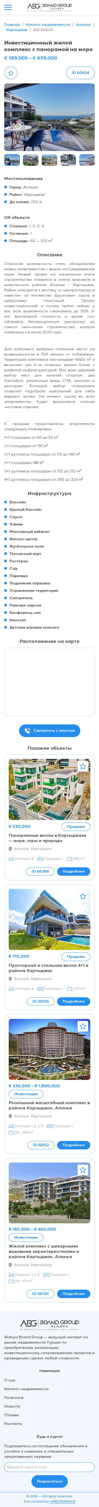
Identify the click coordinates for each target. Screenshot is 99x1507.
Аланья (83, 25)
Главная (12, 25)
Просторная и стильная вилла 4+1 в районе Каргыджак (48, 968)
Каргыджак (16, 30)
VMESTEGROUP (63, 1501)
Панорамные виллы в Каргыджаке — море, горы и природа (47, 838)
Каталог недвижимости (48, 25)
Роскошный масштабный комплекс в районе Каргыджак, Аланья (49, 1105)
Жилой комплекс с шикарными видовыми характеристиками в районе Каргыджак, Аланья (44, 1251)
